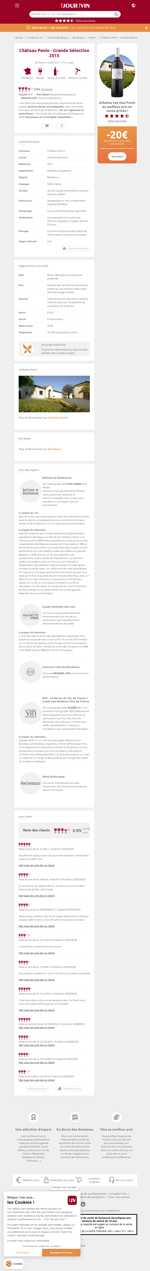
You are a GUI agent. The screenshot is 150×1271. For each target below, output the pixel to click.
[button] (14, 1263)
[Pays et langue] (133, 5)
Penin (92, 37)
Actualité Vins (118, 1193)
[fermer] (146, 28)
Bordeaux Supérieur (47, 62)
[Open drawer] (17, 5)
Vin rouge (68, 62)
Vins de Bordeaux (57, 37)
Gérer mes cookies (119, 1197)
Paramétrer (22, 1252)
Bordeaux (78, 37)
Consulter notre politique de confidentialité (28, 1241)
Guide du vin (35, 37)
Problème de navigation (89, 1197)
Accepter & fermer (61, 1252)
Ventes (19, 37)
